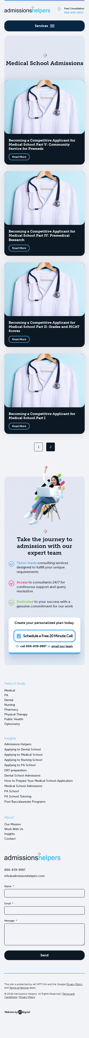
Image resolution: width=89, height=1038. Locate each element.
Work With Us (13, 829)
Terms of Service (19, 987)
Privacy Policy (74, 984)
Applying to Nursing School (23, 760)
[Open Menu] (44, 25)
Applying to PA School (20, 765)
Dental (8, 700)
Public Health (13, 719)
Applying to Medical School (23, 755)
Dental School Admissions (22, 775)
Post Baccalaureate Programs (24, 802)
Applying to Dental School (22, 749)
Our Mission (12, 824)
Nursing (9, 705)
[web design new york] (17, 1014)
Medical (9, 690)
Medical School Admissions (23, 786)
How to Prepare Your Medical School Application (38, 781)
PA (6, 695)
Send (44, 955)
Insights (9, 834)
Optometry (12, 724)
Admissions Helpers (17, 744)
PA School (11, 791)
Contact (10, 839)
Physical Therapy (15, 714)
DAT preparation (15, 770)
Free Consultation (74, 10)
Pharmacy (11, 709)
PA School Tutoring (17, 796)
